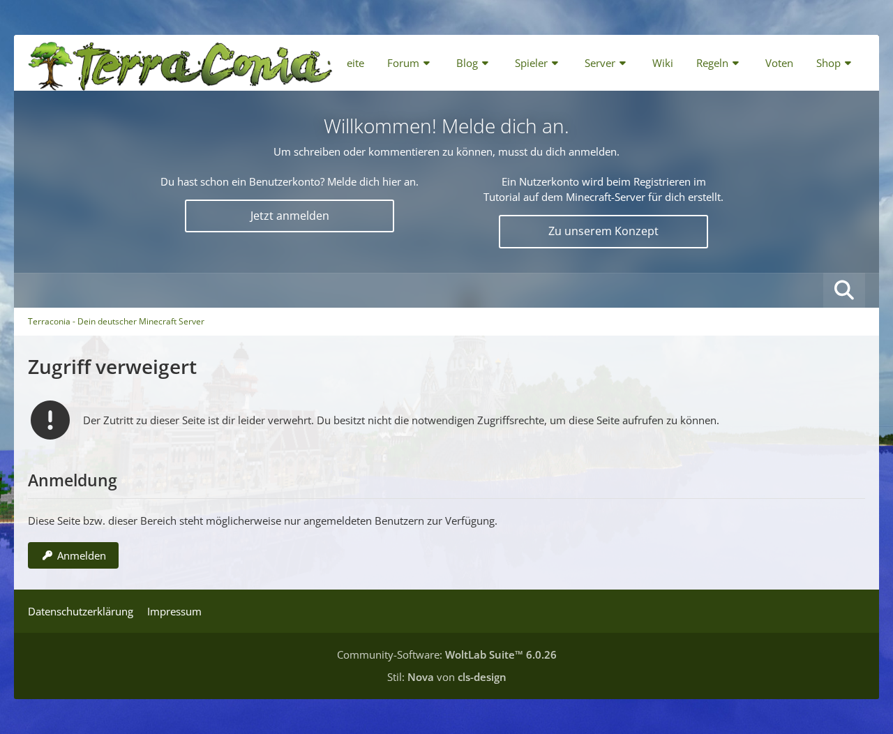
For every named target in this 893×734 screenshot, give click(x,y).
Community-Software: (447, 654)
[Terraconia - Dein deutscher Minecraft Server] (180, 63)
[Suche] (844, 290)
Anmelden (81, 555)
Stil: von (446, 677)
